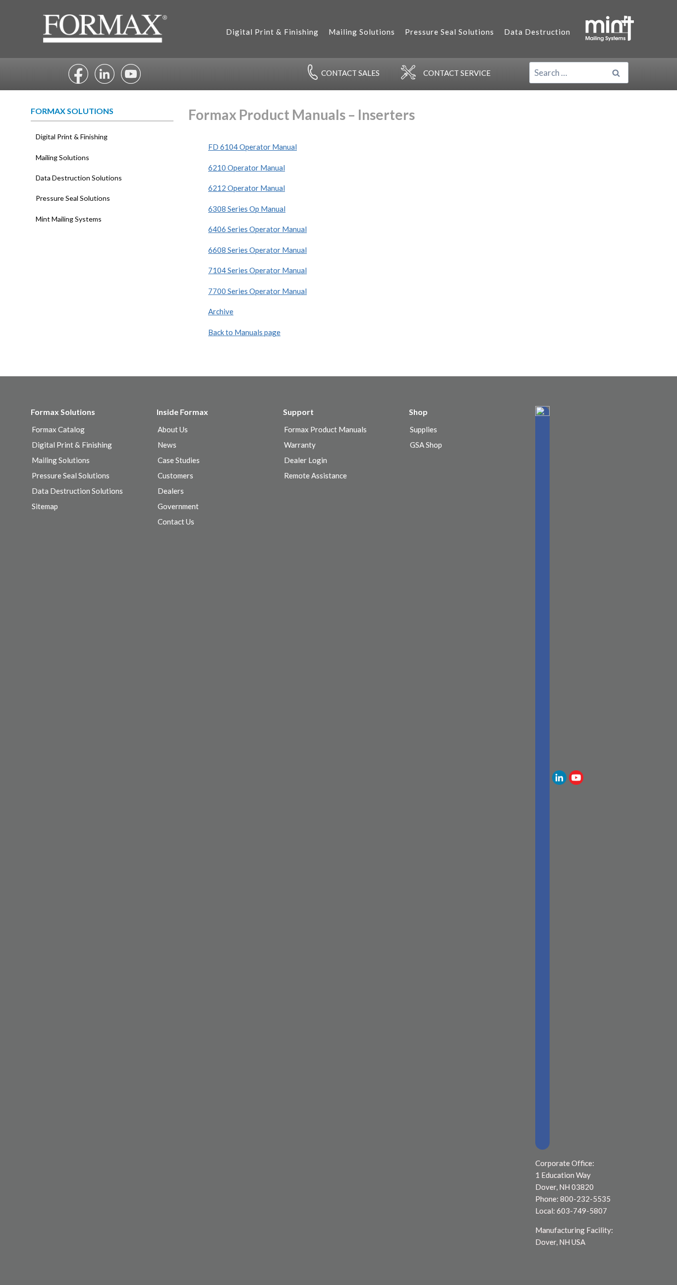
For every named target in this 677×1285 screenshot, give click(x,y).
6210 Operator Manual (246, 167)
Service (457, 72)
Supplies (423, 429)
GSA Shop (426, 444)
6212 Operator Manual (246, 187)
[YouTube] (576, 777)
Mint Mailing (609, 27)
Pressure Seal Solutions (449, 31)
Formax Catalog (58, 429)
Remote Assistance (315, 475)
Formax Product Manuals (325, 429)
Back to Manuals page (244, 332)
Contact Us (176, 521)
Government (178, 506)
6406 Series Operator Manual (257, 229)
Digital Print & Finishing (272, 31)
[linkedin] (559, 777)
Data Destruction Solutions (79, 178)
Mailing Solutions (362, 31)
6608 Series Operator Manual (257, 249)
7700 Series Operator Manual (257, 291)
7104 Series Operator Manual (257, 270)
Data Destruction (537, 31)
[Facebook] (542, 778)
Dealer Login (305, 460)
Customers (175, 475)
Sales (350, 72)
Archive (220, 311)
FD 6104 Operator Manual (252, 146)
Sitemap (45, 506)
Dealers (171, 490)
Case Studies (179, 460)
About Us (173, 429)
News (167, 444)
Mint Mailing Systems (69, 219)
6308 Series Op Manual (246, 208)
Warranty (300, 444)
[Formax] (109, 29)
